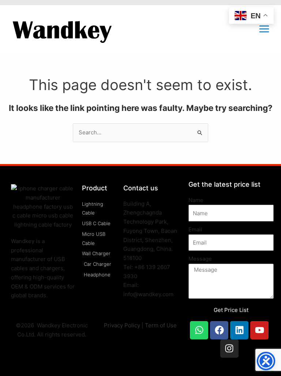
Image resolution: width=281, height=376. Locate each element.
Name (195, 200)
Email (195, 229)
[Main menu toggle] (264, 29)
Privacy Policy (122, 325)
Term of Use (161, 325)
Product (94, 188)
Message (200, 258)
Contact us (140, 188)
